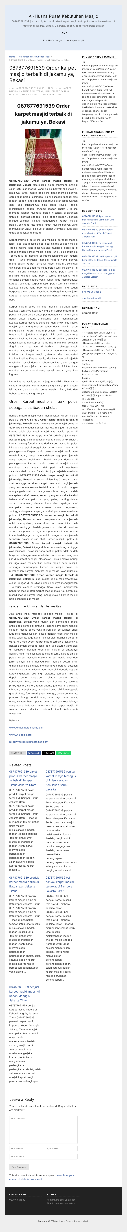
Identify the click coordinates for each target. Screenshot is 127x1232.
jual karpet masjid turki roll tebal (34, 56)
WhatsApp (64, 753)
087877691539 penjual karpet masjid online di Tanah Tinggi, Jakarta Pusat (97, 233)
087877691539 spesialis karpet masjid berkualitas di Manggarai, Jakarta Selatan (98, 273)
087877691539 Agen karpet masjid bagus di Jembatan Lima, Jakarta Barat (98, 220)
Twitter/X (49, 753)
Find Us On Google (52, 40)
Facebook (34, 753)
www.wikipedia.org (20, 734)
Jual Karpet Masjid (74, 40)
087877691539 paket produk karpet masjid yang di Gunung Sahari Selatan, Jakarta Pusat (97, 246)
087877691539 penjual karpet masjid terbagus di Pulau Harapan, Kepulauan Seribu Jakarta (61, 780)
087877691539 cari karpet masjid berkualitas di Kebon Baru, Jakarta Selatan (99, 260)
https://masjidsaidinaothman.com (28, 741)
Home (12, 56)
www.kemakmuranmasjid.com (26, 727)
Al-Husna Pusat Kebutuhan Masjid (63, 16)
